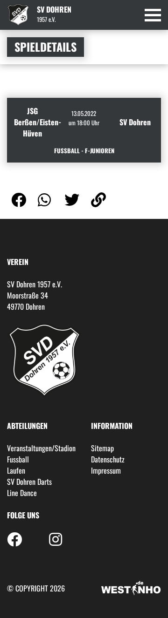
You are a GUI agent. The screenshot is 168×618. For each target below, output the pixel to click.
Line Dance (22, 492)
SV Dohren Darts (29, 481)
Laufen (16, 470)
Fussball (18, 459)
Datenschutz (108, 459)
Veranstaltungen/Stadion (41, 448)
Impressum (106, 470)
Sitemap (102, 448)
